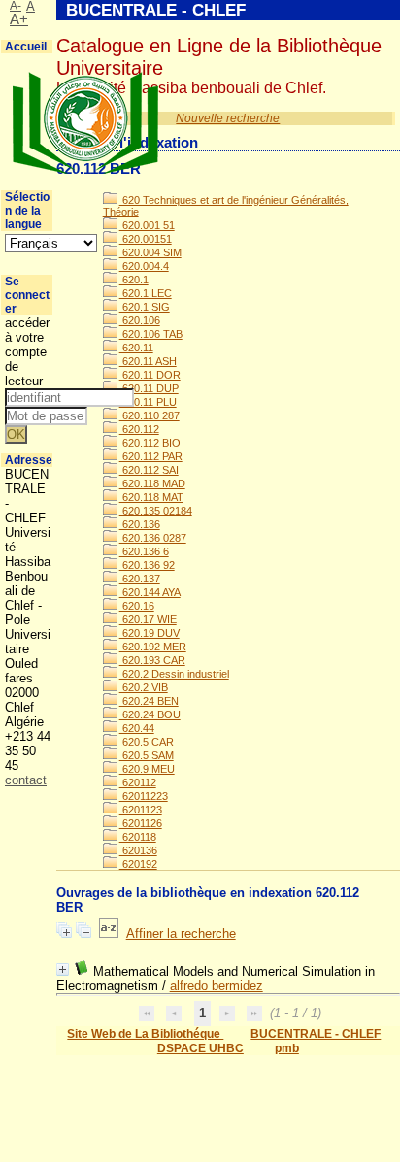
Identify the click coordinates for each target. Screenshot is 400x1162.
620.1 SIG (144, 307)
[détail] (62, 969)
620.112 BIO (150, 442)
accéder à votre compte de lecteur (27, 351)
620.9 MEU (147, 769)
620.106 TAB (151, 334)
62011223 (143, 796)
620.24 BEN (149, 701)
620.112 (139, 429)
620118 (137, 837)
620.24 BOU (150, 714)
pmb (287, 1048)
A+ (19, 19)
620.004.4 (144, 266)
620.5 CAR (146, 741)
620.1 (134, 279)
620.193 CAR (152, 660)
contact (26, 780)
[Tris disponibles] (108, 933)
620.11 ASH (148, 361)
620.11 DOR (150, 375)
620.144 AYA (150, 592)
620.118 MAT (151, 497)
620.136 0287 (152, 538)
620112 (137, 782)
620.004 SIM (150, 252)
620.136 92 (147, 565)
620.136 (139, 524)
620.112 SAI (149, 470)
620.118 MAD (152, 483)
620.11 (136, 347)
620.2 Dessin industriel (174, 674)
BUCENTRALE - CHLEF (315, 1034)
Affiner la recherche (181, 933)
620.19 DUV (149, 633)
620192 (138, 864)
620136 (138, 850)
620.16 (136, 606)
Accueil (26, 46)
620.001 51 (147, 225)
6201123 (140, 809)
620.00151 (145, 239)
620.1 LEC (145, 293)
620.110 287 (149, 415)
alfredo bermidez (216, 986)
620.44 (136, 728)
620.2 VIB (143, 687)
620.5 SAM (146, 755)
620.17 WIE (148, 619)
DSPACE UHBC (200, 1048)
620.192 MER (152, 646)
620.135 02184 (155, 510)
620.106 (139, 320)
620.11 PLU (148, 402)
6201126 (140, 823)
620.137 (139, 578)
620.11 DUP (149, 388)
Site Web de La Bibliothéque (145, 1034)
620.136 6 (144, 551)
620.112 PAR (151, 456)
